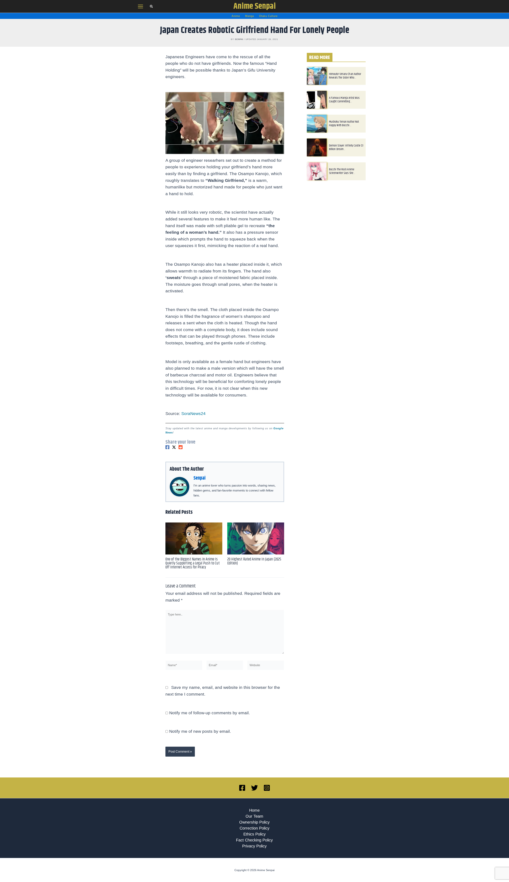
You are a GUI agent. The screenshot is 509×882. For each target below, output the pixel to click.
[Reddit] (181, 447)
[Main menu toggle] (140, 6)
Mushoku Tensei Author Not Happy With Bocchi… (344, 123)
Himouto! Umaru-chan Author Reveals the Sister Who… (345, 76)
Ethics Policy (254, 834)
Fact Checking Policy (254, 840)
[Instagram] (266, 787)
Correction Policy (254, 828)
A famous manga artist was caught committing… (344, 99)
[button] (151, 7)
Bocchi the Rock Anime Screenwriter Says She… (342, 171)
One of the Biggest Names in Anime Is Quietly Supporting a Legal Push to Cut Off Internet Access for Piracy (192, 563)
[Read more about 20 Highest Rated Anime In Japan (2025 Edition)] (255, 538)
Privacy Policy (254, 846)
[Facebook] (167, 447)
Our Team (254, 816)
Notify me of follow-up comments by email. (209, 712)
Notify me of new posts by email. (200, 731)
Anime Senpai (254, 6)
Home (254, 810)
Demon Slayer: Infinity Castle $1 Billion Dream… (346, 147)
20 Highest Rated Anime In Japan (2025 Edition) (254, 561)
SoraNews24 (193, 413)
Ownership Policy (254, 822)
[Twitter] (174, 447)
